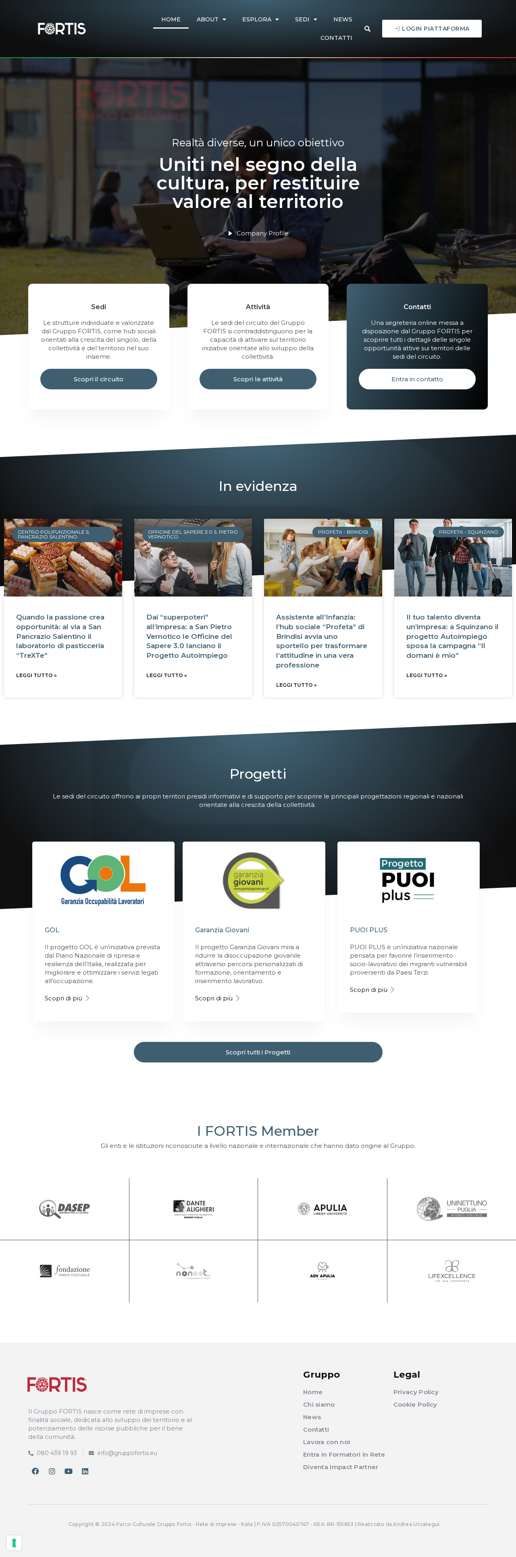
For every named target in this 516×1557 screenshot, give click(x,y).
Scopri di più (63, 997)
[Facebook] (35, 1471)
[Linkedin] (85, 1471)
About (207, 19)
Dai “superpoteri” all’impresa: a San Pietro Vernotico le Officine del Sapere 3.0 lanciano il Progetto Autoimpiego (189, 636)
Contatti (336, 38)
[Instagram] (52, 1471)
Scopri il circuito (98, 379)
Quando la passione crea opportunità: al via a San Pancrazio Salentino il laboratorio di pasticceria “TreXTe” (60, 636)
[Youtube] (68, 1471)
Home (171, 19)
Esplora (256, 19)
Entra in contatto (417, 379)
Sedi (302, 19)
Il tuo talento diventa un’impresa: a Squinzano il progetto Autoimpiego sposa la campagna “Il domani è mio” (452, 636)
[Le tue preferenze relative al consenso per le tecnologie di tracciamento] (14, 1543)
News (342, 19)
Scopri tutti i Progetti (258, 1052)
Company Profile (263, 233)
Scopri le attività (258, 379)
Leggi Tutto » (36, 675)
